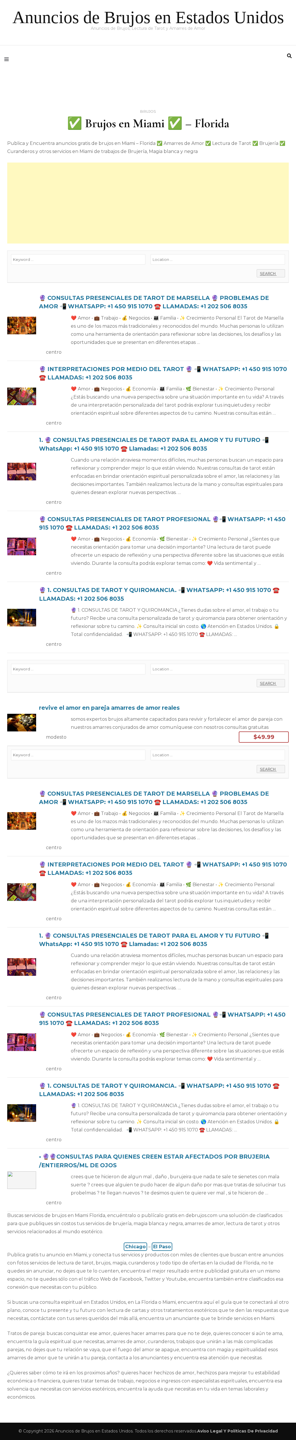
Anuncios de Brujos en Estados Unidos (148, 17)
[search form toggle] (289, 56)
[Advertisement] (148, 203)
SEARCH (268, 274)
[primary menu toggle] (8, 59)
